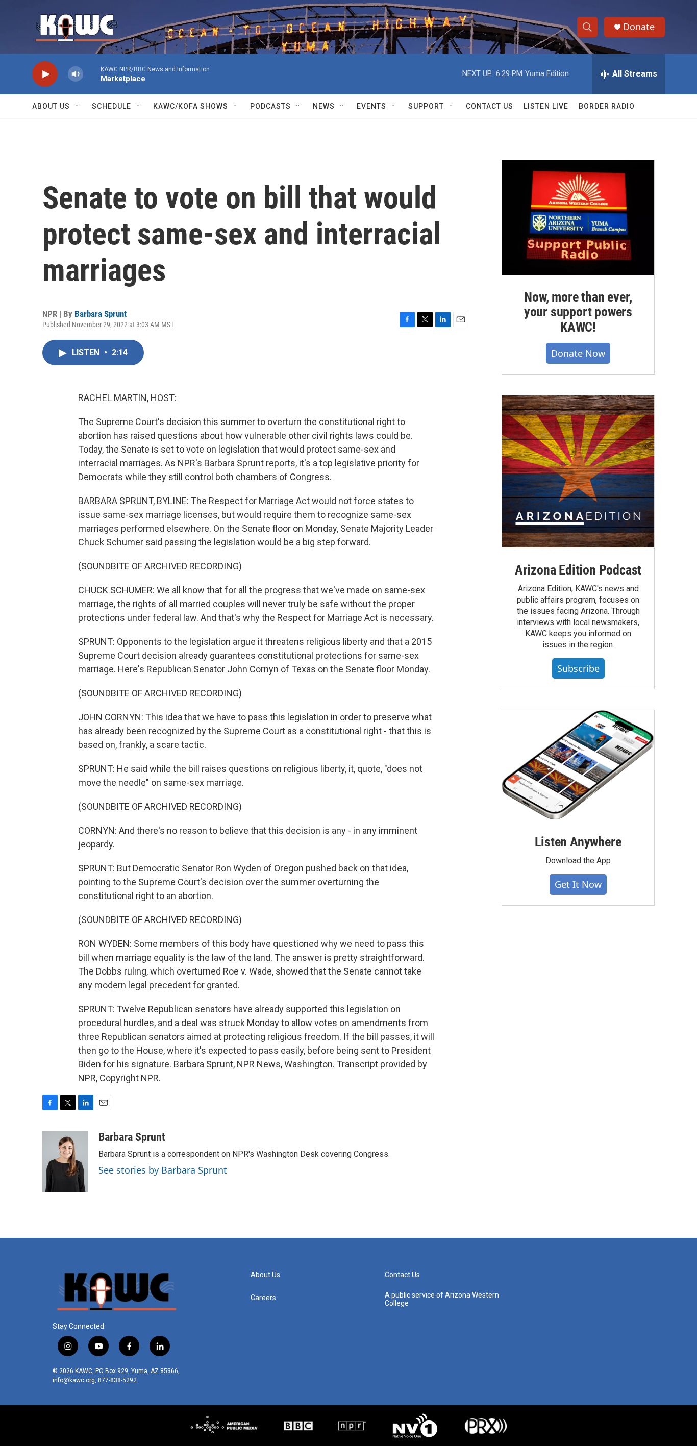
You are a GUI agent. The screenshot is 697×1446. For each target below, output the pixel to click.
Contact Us (489, 106)
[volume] (75, 74)
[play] (45, 74)
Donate (639, 26)
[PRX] (485, 1425)
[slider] (91, 73)
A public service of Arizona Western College (442, 1299)
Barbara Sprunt (100, 314)
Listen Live (546, 106)
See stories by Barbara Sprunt (162, 1170)
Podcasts (270, 106)
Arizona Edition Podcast (578, 570)
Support (426, 106)
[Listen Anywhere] (578, 764)
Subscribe (578, 668)
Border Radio (607, 106)
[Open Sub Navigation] (77, 106)
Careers (263, 1298)
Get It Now (578, 884)
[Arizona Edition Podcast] (578, 471)
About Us (51, 106)
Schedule (111, 106)
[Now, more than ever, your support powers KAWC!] (578, 217)
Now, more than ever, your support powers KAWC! (578, 312)
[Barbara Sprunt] (65, 1161)
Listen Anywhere (578, 842)
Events (371, 106)
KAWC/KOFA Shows (190, 106)
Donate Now (578, 353)
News (324, 106)
